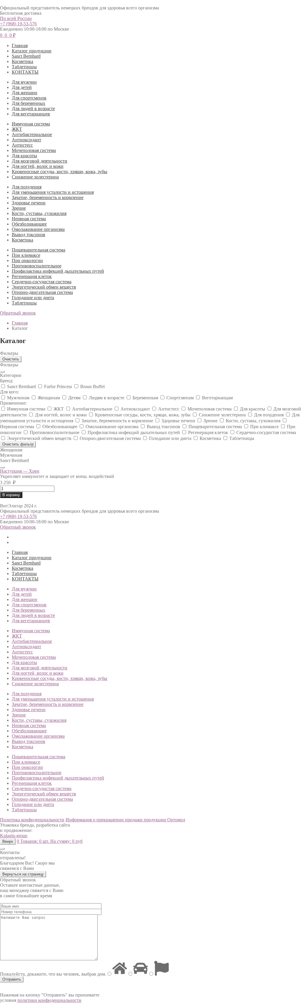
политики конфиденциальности (49, 1000)
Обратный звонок (18, 312)
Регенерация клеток (32, 276)
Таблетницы (24, 66)
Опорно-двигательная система (42, 292)
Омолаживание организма (38, 229)
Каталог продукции (31, 50)
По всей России (16, 18)
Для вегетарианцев (31, 113)
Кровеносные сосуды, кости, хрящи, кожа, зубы (59, 171)
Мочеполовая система (34, 150)
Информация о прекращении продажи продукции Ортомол (125, 819)
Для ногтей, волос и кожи (37, 166)
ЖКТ (17, 129)
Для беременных (28, 103)
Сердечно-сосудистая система (41, 281)
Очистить (10, 359)
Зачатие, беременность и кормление (47, 197)
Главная (20, 45)
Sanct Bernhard (26, 56)
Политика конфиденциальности (32, 819)
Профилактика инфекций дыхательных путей (58, 271)
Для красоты (24, 155)
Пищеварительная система (38, 249)
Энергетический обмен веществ (44, 286)
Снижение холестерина (35, 176)
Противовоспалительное (36, 265)
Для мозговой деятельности (39, 160)
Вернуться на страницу (23, 874)
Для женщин (24, 92)
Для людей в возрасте (33, 108)
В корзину (11, 495)
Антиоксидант (26, 139)
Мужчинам (11, 455)
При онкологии (27, 260)
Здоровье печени (29, 202)
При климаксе (26, 255)
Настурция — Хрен (19, 471)
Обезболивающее (29, 223)
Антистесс (22, 145)
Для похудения (26, 186)
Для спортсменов (29, 97)
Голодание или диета (33, 297)
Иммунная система (31, 123)
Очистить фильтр (18, 444)
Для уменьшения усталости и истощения (53, 192)
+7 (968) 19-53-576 (18, 23)
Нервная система (29, 218)
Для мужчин (24, 82)
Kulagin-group (13, 835)
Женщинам (11, 449)
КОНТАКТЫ (25, 72)
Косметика (22, 61)
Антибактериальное (32, 134)
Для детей (22, 87)
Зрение (19, 208)
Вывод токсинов (28, 234)
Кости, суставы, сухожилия (39, 213)
